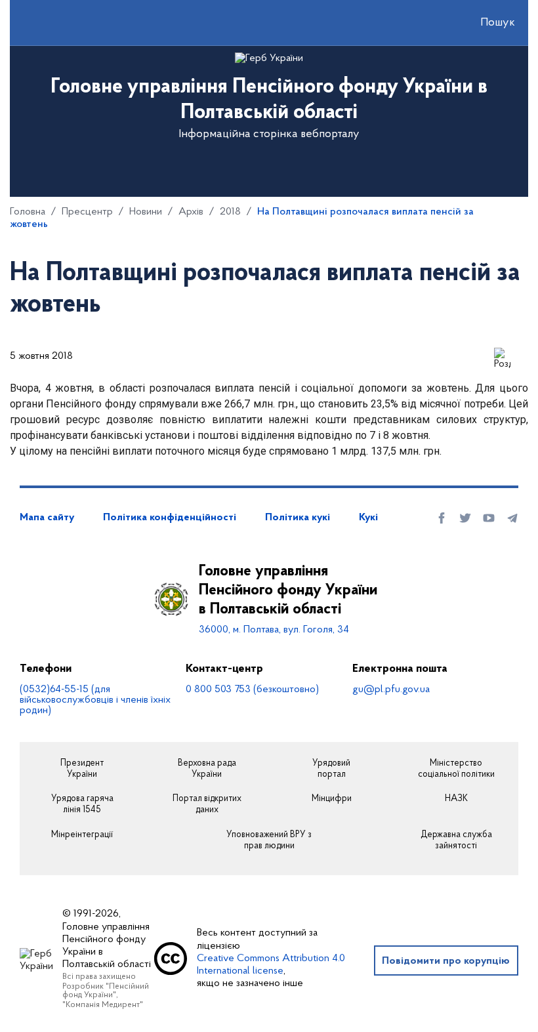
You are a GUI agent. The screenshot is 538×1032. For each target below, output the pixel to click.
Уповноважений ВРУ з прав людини (269, 841)
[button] (486, 22)
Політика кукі (297, 517)
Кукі (368, 517)
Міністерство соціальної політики (456, 769)
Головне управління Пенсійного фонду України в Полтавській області (288, 590)
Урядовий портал (331, 769)
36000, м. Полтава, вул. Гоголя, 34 (274, 630)
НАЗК (456, 799)
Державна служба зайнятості (456, 841)
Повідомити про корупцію (446, 961)
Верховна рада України (207, 769)
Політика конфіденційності (169, 517)
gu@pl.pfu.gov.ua (391, 689)
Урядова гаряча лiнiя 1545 (82, 805)
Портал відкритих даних (207, 805)
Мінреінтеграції (82, 835)
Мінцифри (332, 799)
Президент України (82, 769)
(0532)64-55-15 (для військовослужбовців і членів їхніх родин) (95, 700)
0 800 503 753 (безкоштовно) (252, 689)
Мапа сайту (47, 517)
